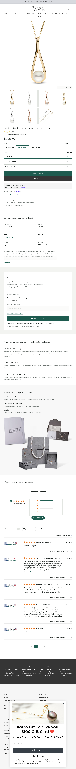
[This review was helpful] (67, 622)
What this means (9, 237)
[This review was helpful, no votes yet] (67, 551)
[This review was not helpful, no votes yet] (70, 551)
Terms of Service (8, 736)
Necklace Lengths (44, 697)
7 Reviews (14, 132)
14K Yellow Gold (36, 147)
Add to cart (38, 173)
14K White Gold (22, 147)
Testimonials (7, 702)
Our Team (6, 697)
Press (5, 708)
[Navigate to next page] (44, 646)
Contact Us (7, 720)
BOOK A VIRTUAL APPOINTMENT (60, 13)
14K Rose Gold (9, 147)
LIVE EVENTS (38, 16)
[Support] (68, 9)
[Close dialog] (64, 703)
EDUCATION (42, 13)
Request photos (38, 318)
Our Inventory (7, 705)
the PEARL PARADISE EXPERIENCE (24, 13)
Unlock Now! (38, 750)
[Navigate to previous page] (31, 646)
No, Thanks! (38, 756)
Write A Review (38, 517)
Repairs (6, 725)
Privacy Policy (7, 730)
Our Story (6, 694)
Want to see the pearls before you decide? (15, 195)
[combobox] (29, 529)
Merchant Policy (8, 733)
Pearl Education (43, 694)
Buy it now (38, 178)
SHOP (6, 13)
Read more (34, 572)
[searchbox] (10, 528)
